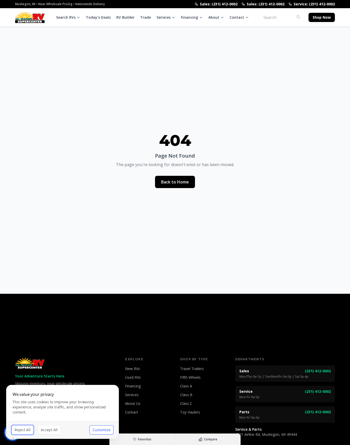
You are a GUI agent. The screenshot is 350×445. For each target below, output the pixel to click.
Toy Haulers (190, 412)
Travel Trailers (192, 368)
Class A (186, 386)
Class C (186, 403)
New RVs (132, 368)
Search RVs (66, 17)
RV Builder (125, 17)
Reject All (22, 429)
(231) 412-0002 (318, 370)
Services (164, 17)
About (213, 17)
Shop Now (322, 17)
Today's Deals (98, 17)
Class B (186, 394)
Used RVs (133, 377)
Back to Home (175, 182)
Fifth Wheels (190, 377)
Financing (189, 17)
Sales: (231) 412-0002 (219, 4)
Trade (145, 17)
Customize (101, 429)
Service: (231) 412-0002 (314, 4)
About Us (132, 403)
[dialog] (62, 412)
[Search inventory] (298, 17)
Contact (237, 17)
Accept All (49, 429)
